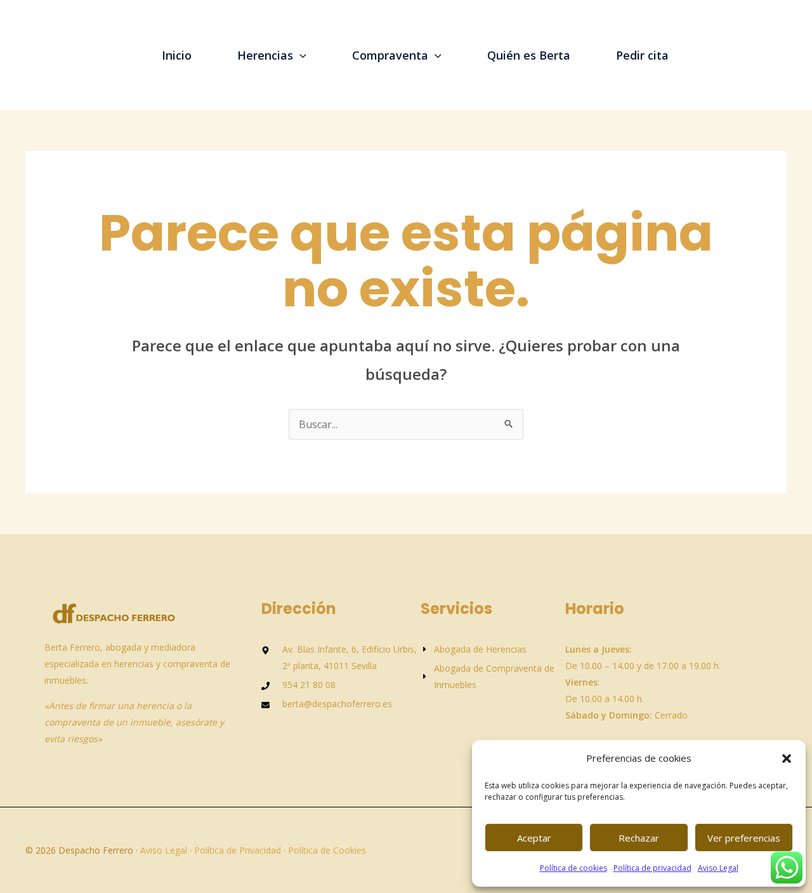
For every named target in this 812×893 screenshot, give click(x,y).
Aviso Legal (718, 868)
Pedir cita (642, 55)
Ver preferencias (743, 837)
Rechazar (639, 837)
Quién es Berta (528, 55)
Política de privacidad (652, 868)
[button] (786, 758)
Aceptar (534, 837)
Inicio (177, 55)
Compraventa (390, 55)
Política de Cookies (327, 850)
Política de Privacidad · (238, 850)
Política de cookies (573, 868)
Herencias (265, 55)
